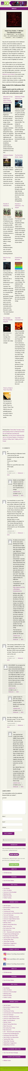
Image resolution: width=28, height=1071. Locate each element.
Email (3, 821)
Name (4, 816)
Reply (8, 475)
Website (4, 827)
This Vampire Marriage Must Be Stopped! (8, 319)
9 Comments (19, 37)
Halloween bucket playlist (8, 74)
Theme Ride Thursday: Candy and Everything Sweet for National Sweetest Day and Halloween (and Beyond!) (13, 431)
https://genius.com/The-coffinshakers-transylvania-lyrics (19, 589)
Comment (4, 798)
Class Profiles (14, 36)
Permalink (20, 473)
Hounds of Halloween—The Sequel (19, 205)
